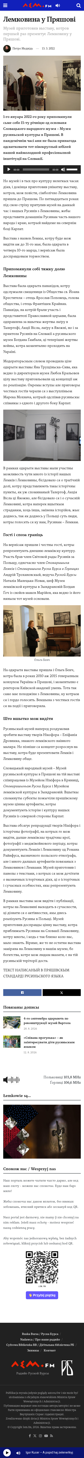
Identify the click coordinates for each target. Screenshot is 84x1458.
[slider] (73, 169)
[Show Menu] (5, 5)
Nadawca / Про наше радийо (40, 1339)
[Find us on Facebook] (30, 1436)
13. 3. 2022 (48, 48)
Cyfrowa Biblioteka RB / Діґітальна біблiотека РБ (40, 1345)
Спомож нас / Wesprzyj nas (29, 1169)
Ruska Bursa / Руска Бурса (40, 1334)
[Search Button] (78, 5)
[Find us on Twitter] (35, 1436)
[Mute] (63, 169)
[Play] (9, 169)
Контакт (50, 1350)
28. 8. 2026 (30, 1028)
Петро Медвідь (22, 48)
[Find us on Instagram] (40, 1436)
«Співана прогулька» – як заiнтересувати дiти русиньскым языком (49, 1042)
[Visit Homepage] (37, 5)
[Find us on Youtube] (46, 1436)
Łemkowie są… (17, 1095)
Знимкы (33, 1350)
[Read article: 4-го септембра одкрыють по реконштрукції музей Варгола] (11, 1022)
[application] (42, 169)
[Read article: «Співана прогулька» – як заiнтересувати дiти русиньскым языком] (11, 1042)
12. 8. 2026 (30, 1052)
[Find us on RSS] (51, 1436)
